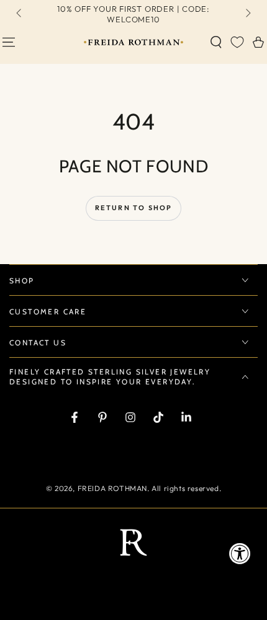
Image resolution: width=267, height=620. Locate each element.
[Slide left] (19, 14)
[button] (216, 42)
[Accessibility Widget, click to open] (240, 553)
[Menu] (8, 42)
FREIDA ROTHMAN (112, 488)
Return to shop (134, 207)
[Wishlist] (237, 42)
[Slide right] (247, 14)
